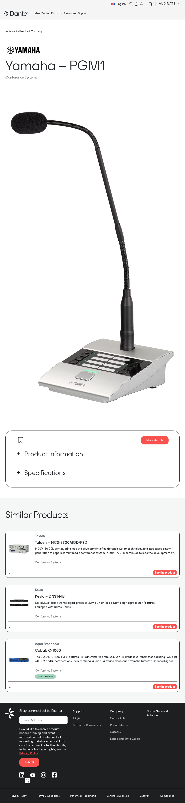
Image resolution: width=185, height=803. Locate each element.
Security (144, 795)
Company (116, 711)
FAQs (76, 718)
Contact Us (117, 718)
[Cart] (136, 4)
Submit (29, 762)
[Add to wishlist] (20, 440)
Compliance (167, 795)
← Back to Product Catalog (23, 31)
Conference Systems (21, 77)
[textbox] (118, 4)
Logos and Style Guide (125, 738)
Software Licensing (118, 795)
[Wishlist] (150, 4)
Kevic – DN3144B (50, 596)
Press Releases (120, 725)
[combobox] (118, 4)
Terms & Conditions (48, 795)
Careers (115, 732)
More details (154, 440)
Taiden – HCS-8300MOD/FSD (61, 542)
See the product (165, 572)
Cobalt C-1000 (48, 650)
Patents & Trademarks (83, 795)
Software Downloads (87, 725)
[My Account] (141, 4)
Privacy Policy (28, 753)
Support (78, 711)
